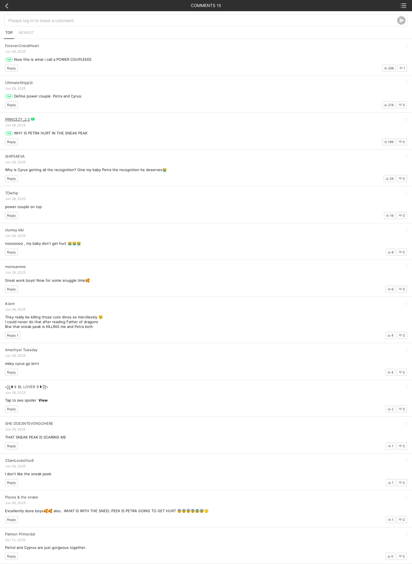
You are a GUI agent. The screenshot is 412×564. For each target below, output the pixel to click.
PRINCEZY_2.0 (17, 119)
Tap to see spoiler (26, 400)
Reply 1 (12, 335)
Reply (11, 68)
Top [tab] (9, 32)
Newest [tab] (26, 32)
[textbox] (202, 20)
